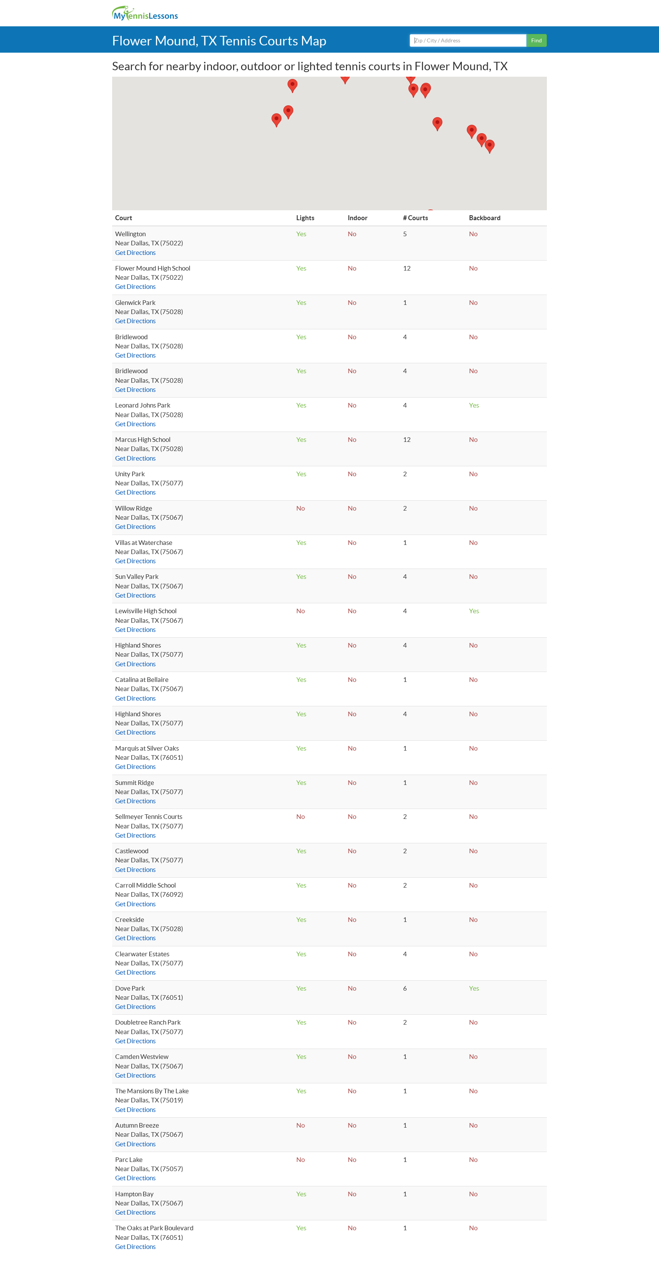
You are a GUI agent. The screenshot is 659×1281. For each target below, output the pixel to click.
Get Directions (135, 252)
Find (536, 40)
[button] (276, 120)
